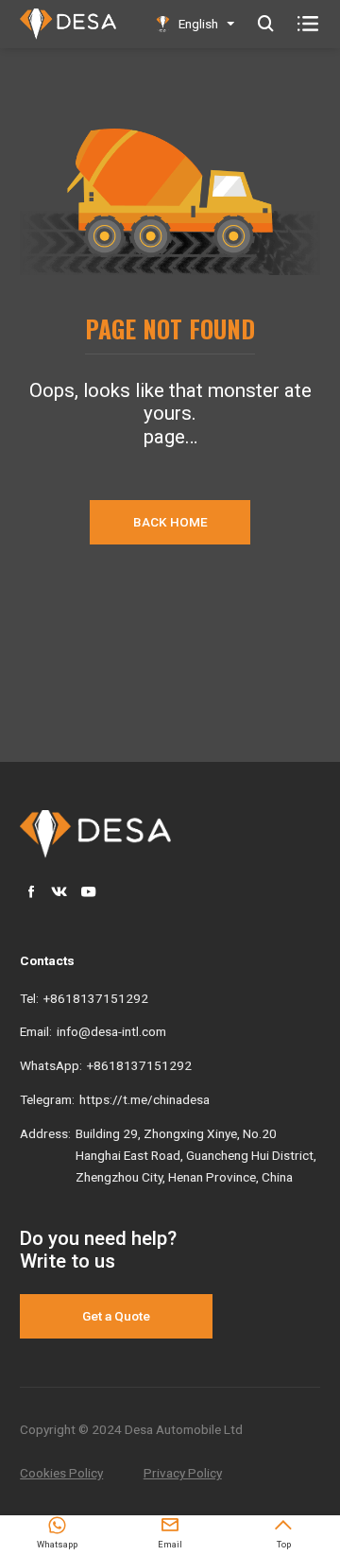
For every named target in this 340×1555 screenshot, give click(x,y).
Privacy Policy (183, 1472)
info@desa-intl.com (111, 1031)
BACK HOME (170, 521)
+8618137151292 (95, 998)
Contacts (47, 960)
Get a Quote (116, 1315)
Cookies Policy (61, 1472)
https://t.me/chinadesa (144, 1099)
